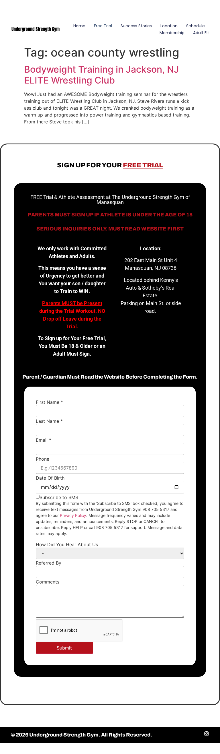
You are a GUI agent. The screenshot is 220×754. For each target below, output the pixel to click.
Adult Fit (201, 33)
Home (79, 26)
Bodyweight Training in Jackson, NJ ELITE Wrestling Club (101, 75)
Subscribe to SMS (59, 497)
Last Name (49, 421)
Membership (172, 33)
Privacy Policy (73, 515)
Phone (42, 459)
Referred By (48, 563)
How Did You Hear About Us (67, 544)
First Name (49, 402)
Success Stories (136, 26)
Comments (47, 581)
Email (43, 440)
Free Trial (103, 26)
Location (169, 26)
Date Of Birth (50, 478)
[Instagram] (207, 8)
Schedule (195, 26)
